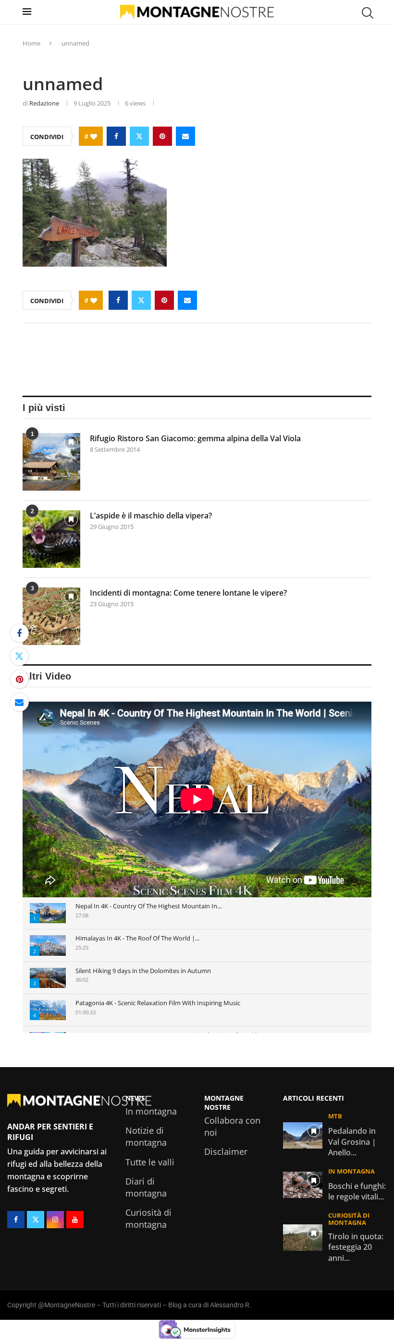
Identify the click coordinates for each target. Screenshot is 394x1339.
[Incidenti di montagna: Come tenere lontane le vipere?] (51, 616)
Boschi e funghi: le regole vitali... (357, 1191)
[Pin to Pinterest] (162, 136)
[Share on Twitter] (139, 136)
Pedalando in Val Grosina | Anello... (352, 1142)
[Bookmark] (71, 444)
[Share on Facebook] (116, 136)
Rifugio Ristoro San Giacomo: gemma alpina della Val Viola (195, 438)
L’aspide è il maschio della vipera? (151, 515)
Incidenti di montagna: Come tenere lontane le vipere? (188, 592)
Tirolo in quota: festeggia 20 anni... (355, 1247)
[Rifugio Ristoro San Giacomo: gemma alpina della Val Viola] (51, 462)
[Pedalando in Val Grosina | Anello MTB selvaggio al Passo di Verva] (302, 1135)
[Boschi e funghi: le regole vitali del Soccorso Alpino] (302, 1185)
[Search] (366, 13)
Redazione (44, 103)
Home (31, 43)
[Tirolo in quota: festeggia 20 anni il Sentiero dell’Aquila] (302, 1237)
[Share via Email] (185, 136)
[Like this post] (93, 136)
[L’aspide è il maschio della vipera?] (51, 539)
